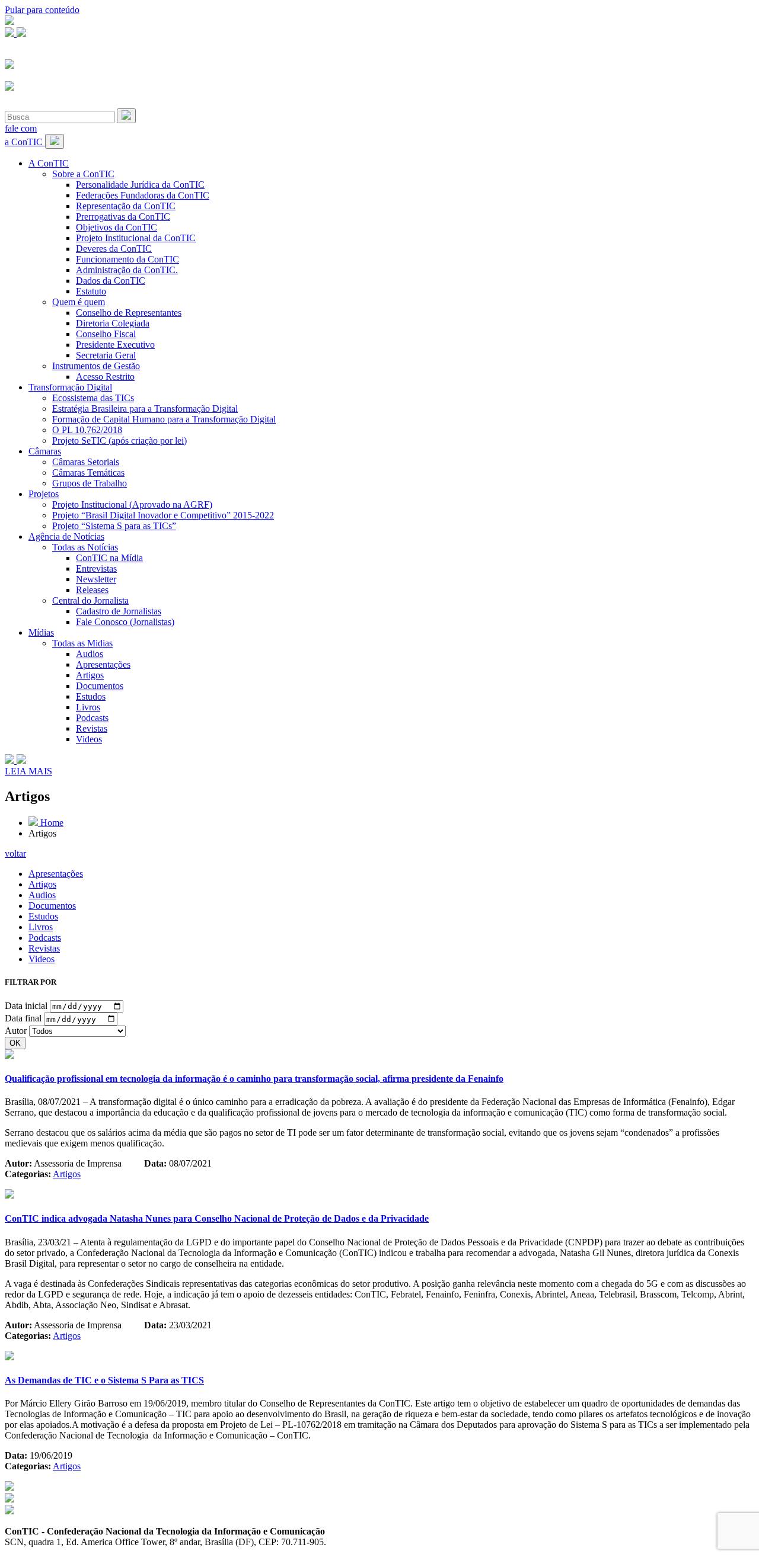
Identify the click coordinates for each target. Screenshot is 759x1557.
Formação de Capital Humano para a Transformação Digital (164, 419)
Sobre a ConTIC (83, 174)
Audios (89, 654)
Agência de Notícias (66, 536)
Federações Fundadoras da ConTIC (142, 195)
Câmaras (44, 451)
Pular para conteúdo (42, 10)
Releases (92, 590)
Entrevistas (96, 568)
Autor (16, 1031)
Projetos (43, 494)
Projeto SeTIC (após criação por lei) (119, 440)
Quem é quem (78, 302)
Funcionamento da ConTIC (127, 259)
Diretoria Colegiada (112, 323)
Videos (89, 739)
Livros (88, 707)
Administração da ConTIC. (127, 270)
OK (15, 1043)
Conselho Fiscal (106, 334)
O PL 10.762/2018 (87, 430)
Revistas (91, 728)
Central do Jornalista (90, 600)
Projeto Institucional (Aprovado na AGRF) (132, 504)
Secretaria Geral (106, 355)
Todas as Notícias (85, 547)
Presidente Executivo (115, 344)
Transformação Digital (70, 387)
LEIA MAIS (28, 771)
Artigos (90, 675)
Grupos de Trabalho (89, 483)
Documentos (99, 686)
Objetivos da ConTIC (116, 227)
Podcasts (92, 718)
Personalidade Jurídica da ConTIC (140, 185)
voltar (15, 853)
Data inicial (26, 1006)
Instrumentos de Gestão (96, 366)
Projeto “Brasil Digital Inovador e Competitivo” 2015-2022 (163, 515)
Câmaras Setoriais (85, 462)
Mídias (41, 632)
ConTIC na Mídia (109, 558)
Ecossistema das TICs (93, 398)
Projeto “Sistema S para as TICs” (114, 526)
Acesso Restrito (105, 376)
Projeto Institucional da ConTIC (136, 238)
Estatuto (91, 291)
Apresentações (103, 664)
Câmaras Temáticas (88, 472)
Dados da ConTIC (110, 280)
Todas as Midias (82, 643)
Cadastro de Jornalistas (118, 611)
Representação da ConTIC (126, 206)
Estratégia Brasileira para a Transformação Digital (145, 408)
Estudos (91, 696)
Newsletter (96, 579)
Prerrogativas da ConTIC (123, 217)
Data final (23, 1019)
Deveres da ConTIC (114, 249)
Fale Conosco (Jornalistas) (125, 622)
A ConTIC (48, 163)
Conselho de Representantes (128, 312)
